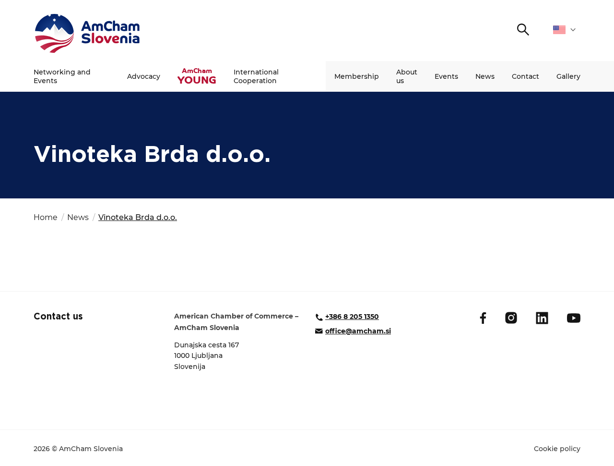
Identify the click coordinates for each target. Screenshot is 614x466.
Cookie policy (557, 448)
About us (406, 76)
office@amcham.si (358, 331)
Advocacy (143, 76)
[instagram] (511, 318)
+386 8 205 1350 (352, 316)
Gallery (568, 76)
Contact (525, 76)
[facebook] (483, 318)
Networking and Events (62, 76)
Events (446, 76)
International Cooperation (256, 76)
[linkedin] (542, 318)
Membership (356, 76)
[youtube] (573, 318)
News (485, 76)
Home (46, 217)
